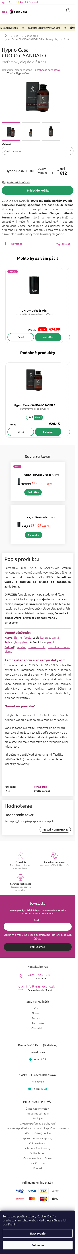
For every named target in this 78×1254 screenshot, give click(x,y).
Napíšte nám (38, 1163)
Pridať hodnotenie (55, 829)
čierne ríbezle (22, 637)
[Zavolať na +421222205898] (5, 2)
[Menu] (4, 10)
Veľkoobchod (37, 1153)
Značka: (18, 73)
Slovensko (37, 1013)
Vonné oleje (41, 786)
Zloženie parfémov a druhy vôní (37, 1123)
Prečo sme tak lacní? (38, 1113)
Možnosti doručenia (18, 182)
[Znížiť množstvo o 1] (51, 167)
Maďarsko (37, 1018)
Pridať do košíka (38, 190)
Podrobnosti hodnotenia (47, 69)
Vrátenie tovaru (37, 1143)
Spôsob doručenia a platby (37, 1138)
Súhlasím (38, 1245)
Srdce (8, 642)
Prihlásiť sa (37, 947)
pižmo (8, 651)
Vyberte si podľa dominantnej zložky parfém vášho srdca (38, 1128)
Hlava (9, 637)
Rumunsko (38, 1023)
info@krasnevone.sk (40, 987)
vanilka (21, 647)
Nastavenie (38, 1233)
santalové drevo (59, 647)
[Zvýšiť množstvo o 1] (58, 171)
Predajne (38, 1118)
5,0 (21, 2)
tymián (56, 637)
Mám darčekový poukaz (38, 1133)
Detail (21, 337)
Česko (37, 1008)
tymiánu (24, 217)
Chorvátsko (37, 1028)
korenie (45, 637)
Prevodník (33, 2)
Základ (9, 647)
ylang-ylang (21, 642)
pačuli (51, 642)
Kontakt (37, 1168)
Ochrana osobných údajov (37, 1158)
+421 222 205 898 (40, 976)
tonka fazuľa (36, 647)
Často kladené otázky (38, 1108)
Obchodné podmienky (37, 1148)
